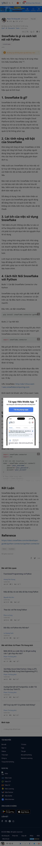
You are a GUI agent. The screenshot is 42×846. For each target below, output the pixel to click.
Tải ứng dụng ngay (21, 410)
